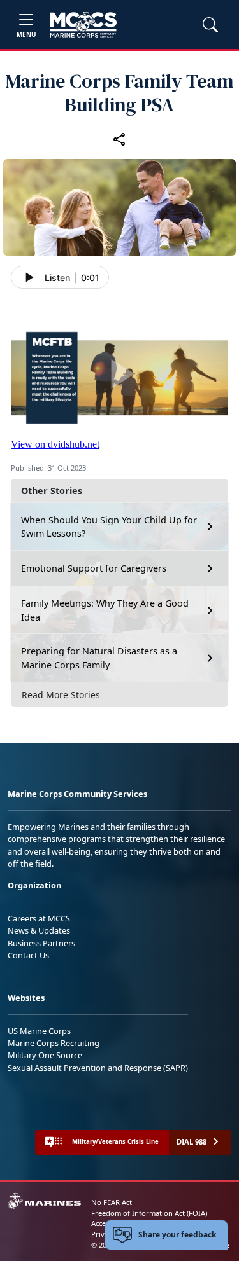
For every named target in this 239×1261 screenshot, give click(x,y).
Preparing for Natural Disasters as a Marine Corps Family (99, 658)
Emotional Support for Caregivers (93, 568)
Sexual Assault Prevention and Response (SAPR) (98, 1067)
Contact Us (28, 955)
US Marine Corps (39, 1031)
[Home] (83, 25)
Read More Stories (61, 695)
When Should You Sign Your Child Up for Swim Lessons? (109, 527)
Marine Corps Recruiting (53, 1043)
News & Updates (39, 930)
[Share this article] (120, 139)
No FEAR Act (111, 1202)
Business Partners (41, 943)
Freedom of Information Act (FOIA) (149, 1213)
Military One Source (45, 1055)
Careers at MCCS (39, 918)
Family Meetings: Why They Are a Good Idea (105, 610)
